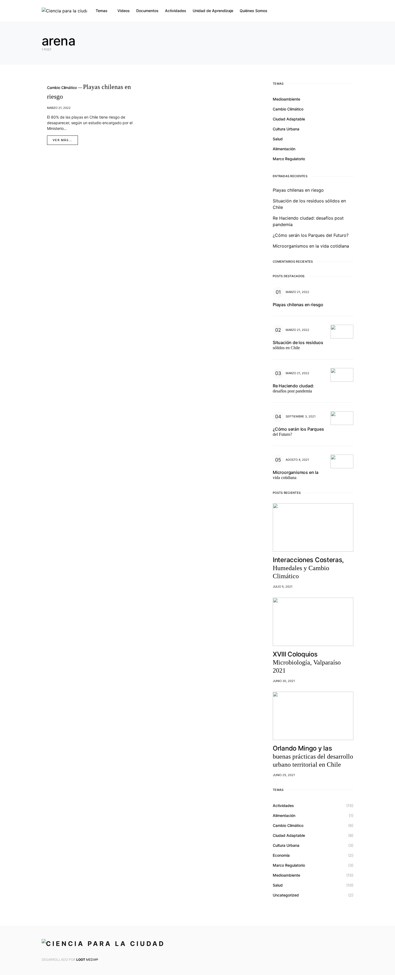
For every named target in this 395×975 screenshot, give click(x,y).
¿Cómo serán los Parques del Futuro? (311, 235)
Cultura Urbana (286, 129)
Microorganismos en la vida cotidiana (311, 246)
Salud (278, 139)
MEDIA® (87, 960)
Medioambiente (286, 99)
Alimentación (284, 149)
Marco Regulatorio (289, 158)
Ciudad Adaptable (289, 119)
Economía (281, 855)
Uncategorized (286, 895)
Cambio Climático (288, 109)
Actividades (283, 805)
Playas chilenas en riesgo (298, 190)
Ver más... (62, 140)
